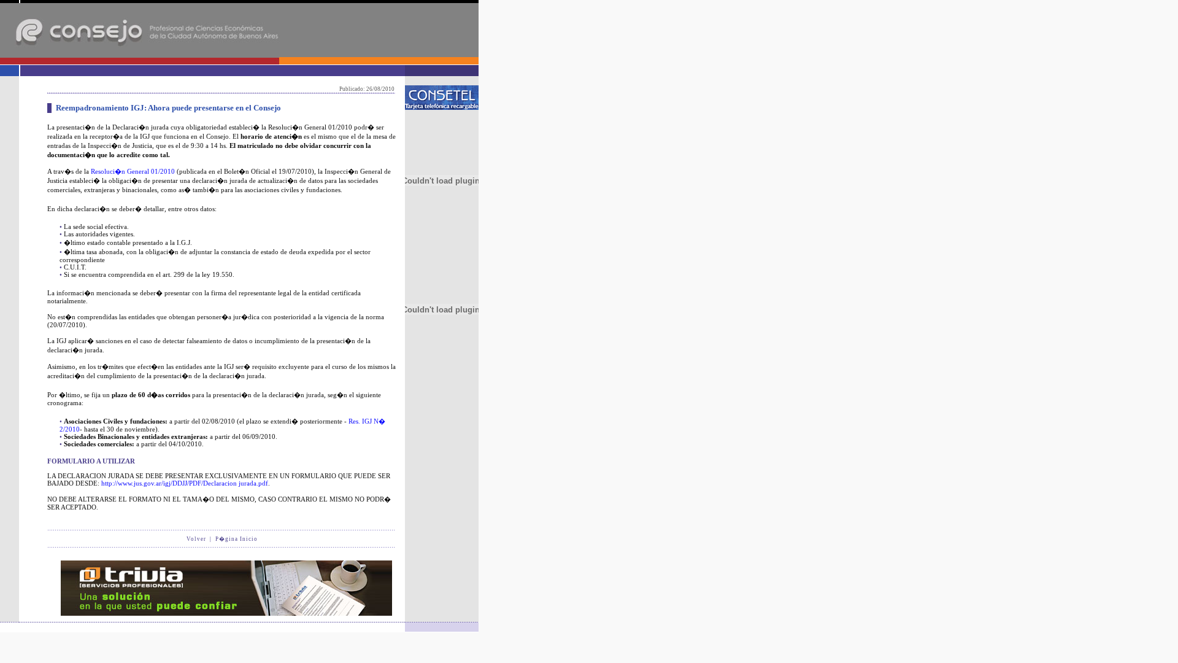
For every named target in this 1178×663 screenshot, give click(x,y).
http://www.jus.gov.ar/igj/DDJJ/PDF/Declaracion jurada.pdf (184, 483)
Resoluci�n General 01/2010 (133, 171)
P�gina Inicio (236, 539)
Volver (196, 539)
